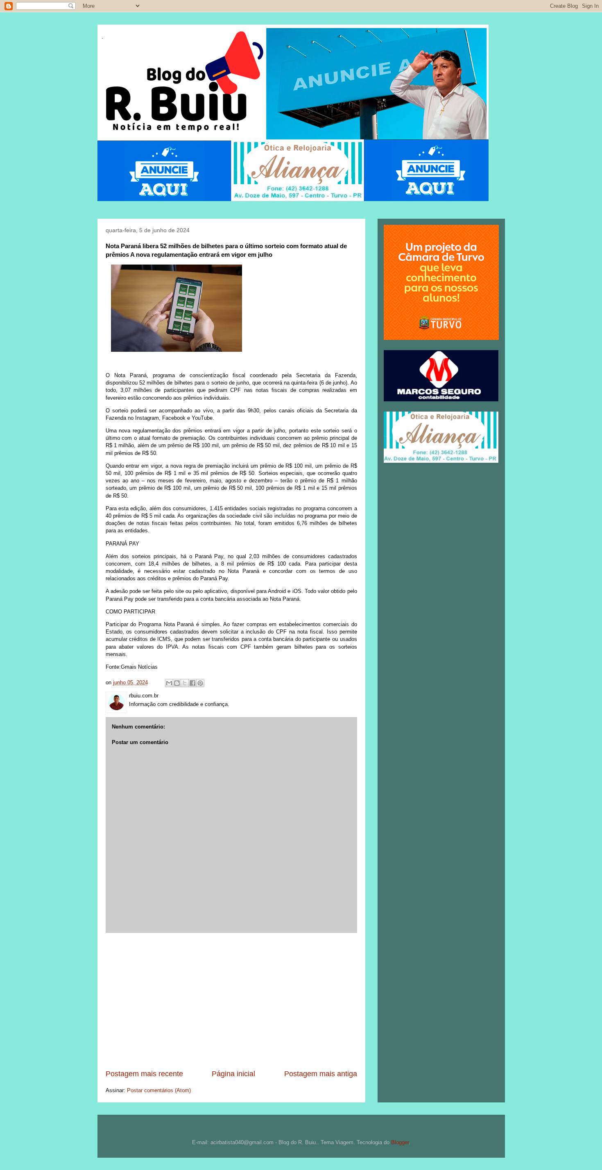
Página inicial (233, 1074)
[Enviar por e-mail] (169, 683)
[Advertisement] (231, 1001)
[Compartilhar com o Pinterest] (200, 683)
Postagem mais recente (144, 1074)
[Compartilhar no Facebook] (192, 683)
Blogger (400, 1142)
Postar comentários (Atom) (159, 1090)
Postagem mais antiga (320, 1074)
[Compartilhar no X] (185, 683)
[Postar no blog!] (177, 683)
